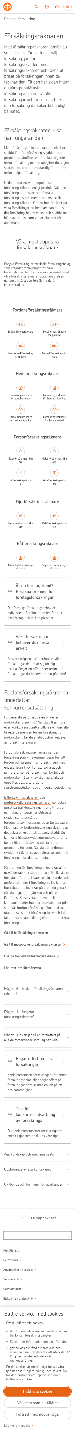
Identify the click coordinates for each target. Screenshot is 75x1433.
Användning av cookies (18, 1270)
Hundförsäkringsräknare (20, 525)
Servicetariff (11, 1279)
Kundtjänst (10, 1250)
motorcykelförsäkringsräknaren (27, 802)
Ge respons (10, 1260)
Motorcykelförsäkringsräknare (20, 355)
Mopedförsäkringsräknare (54, 355)
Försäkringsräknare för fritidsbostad (54, 418)
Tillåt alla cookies (37, 1391)
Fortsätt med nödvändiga (37, 1414)
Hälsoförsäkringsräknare (54, 460)
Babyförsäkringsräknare (21, 460)
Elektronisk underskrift (18, 1298)
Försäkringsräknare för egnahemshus (20, 397)
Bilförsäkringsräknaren (20, 333)
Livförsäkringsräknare (21, 482)
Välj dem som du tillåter (37, 1402)
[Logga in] (57, 7)
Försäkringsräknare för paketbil (54, 333)
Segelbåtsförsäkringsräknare (54, 567)
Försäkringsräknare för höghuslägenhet (54, 397)
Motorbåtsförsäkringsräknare (20, 567)
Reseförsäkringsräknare (54, 482)
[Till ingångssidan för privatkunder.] (7, 7)
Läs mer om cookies (17, 1426)
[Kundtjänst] (47, 7)
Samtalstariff (12, 1289)
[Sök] (36, 7)
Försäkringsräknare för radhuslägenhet (20, 418)
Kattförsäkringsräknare (54, 525)
